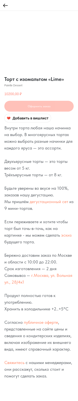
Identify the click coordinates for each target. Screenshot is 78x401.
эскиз (66, 235)
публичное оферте (41, 322)
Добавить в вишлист (31, 118)
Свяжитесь (14, 362)
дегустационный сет (49, 201)
